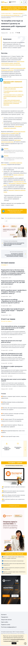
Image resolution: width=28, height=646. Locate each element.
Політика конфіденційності (8, 627)
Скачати (6, 148)
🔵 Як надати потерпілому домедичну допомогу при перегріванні (13, 568)
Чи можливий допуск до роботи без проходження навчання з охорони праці (13, 96)
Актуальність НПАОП (18, 448)
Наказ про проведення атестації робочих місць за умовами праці (11, 354)
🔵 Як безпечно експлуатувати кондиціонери (13, 561)
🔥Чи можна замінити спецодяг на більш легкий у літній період (12, 414)
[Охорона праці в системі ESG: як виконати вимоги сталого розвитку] (14, 230)
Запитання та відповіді (18, 13)
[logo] (4, 2)
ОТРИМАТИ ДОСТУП (14, 505)
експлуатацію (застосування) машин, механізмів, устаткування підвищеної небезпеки (12, 63)
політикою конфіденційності (18, 639)
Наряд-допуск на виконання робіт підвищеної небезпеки (13, 88)
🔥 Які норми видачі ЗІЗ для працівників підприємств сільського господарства (12, 420)
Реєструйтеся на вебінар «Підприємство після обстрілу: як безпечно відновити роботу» (12, 301)
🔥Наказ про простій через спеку (10, 436)
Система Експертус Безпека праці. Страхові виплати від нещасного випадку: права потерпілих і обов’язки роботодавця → (14, 8)
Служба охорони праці (6, 13)
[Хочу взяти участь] (11, 603)
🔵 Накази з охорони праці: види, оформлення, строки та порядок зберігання (13, 557)
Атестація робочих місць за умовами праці (10, 15)
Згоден (14, 643)
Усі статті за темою (6, 321)
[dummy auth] (21, 2)
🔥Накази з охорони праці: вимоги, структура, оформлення (13, 397)
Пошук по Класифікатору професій (7, 448)
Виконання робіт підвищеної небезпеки (12, 82)
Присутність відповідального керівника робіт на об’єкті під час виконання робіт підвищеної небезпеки (12, 102)
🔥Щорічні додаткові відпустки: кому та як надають (13, 431)
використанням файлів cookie (11, 641)
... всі (6, 220)
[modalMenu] (25, 2)
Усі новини (3, 265)
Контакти (3, 614)
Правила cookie (5, 624)
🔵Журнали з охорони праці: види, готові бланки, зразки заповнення (13, 572)
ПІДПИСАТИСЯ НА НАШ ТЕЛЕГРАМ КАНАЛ (15, 211)
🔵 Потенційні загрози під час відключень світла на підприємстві (13, 564)
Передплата (4, 617)
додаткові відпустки (18, 181)
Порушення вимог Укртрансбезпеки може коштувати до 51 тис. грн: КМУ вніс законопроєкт (13, 282)
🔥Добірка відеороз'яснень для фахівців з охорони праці (12, 403)
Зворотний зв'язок (6, 619)
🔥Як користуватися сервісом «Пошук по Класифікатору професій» (12, 425)
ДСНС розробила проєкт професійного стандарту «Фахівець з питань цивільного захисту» (13, 291)
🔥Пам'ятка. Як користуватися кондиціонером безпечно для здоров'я (13, 408)
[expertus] (12, 2)
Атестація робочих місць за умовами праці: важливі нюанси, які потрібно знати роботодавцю (13, 327)
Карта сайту (4, 622)
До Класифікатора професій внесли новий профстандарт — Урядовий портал (12, 310)
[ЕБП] (14, 476)
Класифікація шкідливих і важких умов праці (12, 91)
